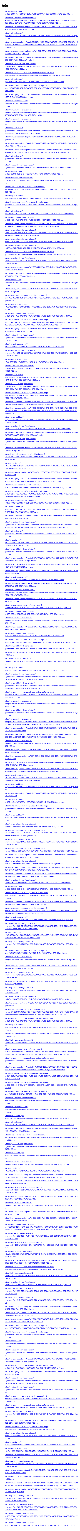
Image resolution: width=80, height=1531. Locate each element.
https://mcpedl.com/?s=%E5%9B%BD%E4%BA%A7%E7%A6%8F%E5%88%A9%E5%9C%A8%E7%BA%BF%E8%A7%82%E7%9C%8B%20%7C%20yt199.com (41, 466)
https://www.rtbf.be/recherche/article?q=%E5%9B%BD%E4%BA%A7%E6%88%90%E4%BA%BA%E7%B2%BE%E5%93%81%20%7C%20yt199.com (41, 551)
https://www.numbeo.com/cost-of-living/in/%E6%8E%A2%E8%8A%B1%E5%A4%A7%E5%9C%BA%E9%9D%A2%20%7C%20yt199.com (41, 1205)
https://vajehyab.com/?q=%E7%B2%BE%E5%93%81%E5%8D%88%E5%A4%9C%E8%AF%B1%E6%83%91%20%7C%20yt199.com (41, 35)
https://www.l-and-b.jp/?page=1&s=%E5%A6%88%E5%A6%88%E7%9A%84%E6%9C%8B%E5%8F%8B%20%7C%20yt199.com (41, 1155)
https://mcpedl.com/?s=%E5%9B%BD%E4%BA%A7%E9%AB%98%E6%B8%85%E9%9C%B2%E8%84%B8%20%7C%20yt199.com (41, 1343)
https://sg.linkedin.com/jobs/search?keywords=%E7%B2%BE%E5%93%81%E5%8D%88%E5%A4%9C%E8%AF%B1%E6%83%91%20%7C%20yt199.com (41, 1146)
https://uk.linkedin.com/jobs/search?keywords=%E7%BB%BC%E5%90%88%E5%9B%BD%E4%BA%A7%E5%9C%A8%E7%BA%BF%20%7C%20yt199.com (41, 337)
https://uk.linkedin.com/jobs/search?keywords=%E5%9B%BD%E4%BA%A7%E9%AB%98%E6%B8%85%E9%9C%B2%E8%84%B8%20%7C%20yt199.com (41, 368)
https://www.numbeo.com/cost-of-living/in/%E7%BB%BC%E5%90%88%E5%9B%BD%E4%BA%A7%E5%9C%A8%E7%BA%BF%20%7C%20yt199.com (41, 620)
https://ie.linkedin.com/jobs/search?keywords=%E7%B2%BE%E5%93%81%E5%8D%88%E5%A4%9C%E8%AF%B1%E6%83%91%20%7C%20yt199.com (41, 1275)
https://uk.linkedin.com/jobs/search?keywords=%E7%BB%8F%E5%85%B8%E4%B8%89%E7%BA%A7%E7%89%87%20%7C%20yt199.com (41, 1414)
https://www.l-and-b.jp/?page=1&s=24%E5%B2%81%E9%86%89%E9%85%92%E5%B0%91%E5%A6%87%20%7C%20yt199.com (41, 817)
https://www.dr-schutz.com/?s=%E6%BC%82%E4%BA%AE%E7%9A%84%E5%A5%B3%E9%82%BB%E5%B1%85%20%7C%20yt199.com (41, 103)
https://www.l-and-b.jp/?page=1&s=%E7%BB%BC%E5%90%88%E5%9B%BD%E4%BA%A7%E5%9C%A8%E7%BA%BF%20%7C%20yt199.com (41, 419)
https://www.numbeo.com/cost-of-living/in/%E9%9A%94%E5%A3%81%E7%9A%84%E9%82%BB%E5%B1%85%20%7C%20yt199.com (41, 661)
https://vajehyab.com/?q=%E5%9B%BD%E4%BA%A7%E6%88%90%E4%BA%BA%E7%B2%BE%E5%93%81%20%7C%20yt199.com (41, 533)
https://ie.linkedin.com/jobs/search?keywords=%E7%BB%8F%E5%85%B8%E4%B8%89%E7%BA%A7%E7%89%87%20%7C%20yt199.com (41, 180)
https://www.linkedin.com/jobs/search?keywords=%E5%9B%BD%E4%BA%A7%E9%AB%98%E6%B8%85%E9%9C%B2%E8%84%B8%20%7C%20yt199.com (41, 353)
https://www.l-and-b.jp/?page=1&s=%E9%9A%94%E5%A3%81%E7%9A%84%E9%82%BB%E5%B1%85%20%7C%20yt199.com (41, 787)
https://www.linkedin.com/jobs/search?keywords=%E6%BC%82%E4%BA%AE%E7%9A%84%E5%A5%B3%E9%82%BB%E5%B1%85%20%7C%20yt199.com (41, 261)
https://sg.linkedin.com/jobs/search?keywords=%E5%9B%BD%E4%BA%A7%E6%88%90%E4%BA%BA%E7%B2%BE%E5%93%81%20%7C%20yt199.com (41, 1463)
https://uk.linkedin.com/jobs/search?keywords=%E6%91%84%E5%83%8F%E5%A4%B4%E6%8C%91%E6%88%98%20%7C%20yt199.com (41, 1389)
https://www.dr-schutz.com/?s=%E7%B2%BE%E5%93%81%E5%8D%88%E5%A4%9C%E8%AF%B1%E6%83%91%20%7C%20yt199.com (41, 307)
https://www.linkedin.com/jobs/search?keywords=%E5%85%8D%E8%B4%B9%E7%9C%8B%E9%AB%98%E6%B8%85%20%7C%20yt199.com (41, 441)
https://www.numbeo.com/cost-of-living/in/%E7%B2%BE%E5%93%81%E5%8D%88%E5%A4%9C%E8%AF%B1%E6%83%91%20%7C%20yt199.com (41, 703)
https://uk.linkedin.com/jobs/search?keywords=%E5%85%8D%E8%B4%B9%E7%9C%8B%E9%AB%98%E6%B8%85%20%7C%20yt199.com (41, 1352)
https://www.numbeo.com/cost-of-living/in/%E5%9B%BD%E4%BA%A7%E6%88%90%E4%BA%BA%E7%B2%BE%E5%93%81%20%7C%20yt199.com (41, 743)
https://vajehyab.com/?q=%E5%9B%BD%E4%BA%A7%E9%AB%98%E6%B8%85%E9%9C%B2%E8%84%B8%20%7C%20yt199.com (41, 158)
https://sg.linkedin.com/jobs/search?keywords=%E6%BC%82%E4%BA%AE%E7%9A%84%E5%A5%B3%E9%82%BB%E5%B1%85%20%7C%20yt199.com (41, 990)
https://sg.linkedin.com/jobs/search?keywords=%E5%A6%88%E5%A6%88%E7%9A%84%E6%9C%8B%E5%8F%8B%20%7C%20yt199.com (41, 1300)
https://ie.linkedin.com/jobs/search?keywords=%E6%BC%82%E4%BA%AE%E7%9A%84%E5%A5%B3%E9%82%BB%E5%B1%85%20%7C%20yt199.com (41, 1236)
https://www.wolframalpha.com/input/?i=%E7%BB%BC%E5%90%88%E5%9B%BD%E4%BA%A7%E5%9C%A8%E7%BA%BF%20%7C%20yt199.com (41, 1100)
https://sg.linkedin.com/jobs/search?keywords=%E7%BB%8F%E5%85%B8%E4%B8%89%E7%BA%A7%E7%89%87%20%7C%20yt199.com (41, 944)
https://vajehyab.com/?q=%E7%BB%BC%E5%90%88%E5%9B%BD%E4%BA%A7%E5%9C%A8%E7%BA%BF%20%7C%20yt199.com (41, 1027)
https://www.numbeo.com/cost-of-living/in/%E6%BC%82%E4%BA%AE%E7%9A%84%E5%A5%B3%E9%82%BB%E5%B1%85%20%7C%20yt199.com (41, 1254)
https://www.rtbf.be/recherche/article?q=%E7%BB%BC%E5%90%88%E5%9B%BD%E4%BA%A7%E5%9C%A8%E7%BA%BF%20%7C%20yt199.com (41, 712)
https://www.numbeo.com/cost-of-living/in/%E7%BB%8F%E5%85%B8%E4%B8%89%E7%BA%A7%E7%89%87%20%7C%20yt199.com (41, 959)
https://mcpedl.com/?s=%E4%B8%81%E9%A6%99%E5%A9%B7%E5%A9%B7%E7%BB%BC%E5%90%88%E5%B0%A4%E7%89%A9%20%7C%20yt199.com (41, 542)
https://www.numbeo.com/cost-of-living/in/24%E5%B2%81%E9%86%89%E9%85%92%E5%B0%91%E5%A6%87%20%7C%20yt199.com (41, 121)
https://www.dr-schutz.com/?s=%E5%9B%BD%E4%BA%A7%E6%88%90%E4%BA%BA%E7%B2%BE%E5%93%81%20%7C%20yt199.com (41, 1109)
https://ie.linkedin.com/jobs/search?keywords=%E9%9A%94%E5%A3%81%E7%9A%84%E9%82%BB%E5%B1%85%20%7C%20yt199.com (41, 1042)
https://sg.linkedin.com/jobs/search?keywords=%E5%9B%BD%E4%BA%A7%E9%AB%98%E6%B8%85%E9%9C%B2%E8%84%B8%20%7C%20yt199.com (41, 975)
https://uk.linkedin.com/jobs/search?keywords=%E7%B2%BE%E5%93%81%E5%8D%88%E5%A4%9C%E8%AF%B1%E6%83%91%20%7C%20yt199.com (41, 1291)
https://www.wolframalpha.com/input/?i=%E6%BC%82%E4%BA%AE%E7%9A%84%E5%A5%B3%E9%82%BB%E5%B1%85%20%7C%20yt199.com (41, 1435)
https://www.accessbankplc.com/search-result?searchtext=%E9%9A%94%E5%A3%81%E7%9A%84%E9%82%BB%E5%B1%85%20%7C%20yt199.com (41, 1245)
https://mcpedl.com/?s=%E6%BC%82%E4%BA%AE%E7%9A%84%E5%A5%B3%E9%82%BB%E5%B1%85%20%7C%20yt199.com (41, 282)
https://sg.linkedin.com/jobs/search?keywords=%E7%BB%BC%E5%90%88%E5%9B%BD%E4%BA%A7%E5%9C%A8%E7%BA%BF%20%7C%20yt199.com (41, 842)
